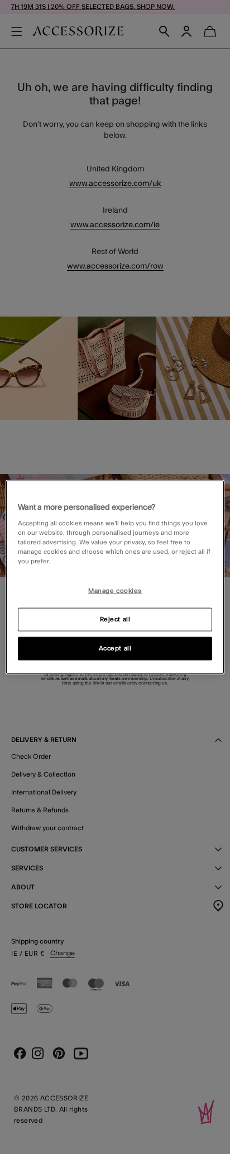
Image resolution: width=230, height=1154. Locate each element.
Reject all (115, 619)
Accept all (115, 648)
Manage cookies (115, 591)
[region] (115, 577)
